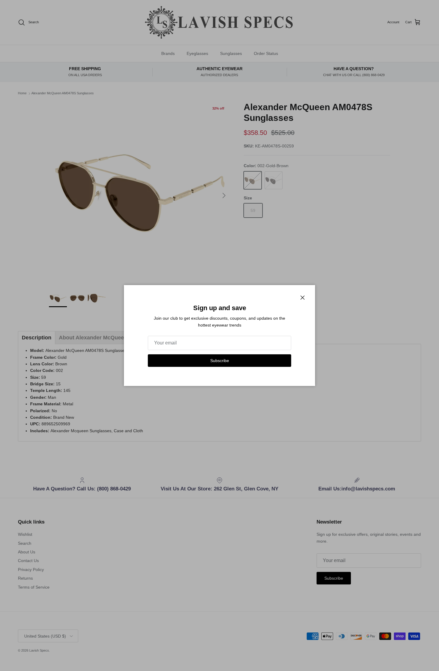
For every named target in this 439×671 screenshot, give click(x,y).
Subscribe (219, 360)
